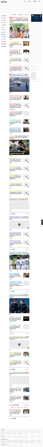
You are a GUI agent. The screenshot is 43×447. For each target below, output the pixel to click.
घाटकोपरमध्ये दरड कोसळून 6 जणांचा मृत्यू (27, 441)
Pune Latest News (21, 436)
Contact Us (32, 69)
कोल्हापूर (11, 55)
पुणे (10, 117)
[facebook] (24, 39)
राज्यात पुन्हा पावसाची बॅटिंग (15, 441)
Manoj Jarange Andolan (3, 431)
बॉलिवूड (11, 229)
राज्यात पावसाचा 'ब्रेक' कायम (21, 440)
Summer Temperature (9, 431)
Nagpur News (26, 436)
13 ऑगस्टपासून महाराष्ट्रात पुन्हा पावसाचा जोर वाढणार (39, 441)
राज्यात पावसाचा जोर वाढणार (9, 441)
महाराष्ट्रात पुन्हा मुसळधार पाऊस (27, 442)
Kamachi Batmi (32, 431)
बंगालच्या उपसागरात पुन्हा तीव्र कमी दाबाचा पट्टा (33, 440)
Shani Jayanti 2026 (15, 431)
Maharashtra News (3, 436)
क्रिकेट (11, 92)
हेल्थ (10, 188)
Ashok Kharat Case (26, 431)
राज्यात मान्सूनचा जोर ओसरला (9, 440)
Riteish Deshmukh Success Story (21, 431)
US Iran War (2, 430)
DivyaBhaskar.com (9, 445)
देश (10, 63)
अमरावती (11, 71)
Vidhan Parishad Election (39, 430)
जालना (11, 39)
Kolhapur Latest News (38, 436)
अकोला (12, 407)
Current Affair (37, 431)
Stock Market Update (26, 430)
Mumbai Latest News (15, 436)
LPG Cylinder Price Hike (9, 430)
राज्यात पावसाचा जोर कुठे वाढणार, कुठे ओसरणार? (39, 440)
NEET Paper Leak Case (33, 430)
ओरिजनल (11, 47)
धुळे (10, 101)
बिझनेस (11, 385)
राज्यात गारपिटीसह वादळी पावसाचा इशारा (9, 442)
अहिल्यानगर (18, 407)
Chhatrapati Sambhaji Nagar (9, 436)
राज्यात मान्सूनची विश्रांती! (15, 440)
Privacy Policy (33, 70)
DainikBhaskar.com (3, 445)
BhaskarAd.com (33, 78)
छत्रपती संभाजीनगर (12, 109)
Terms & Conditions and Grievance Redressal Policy (36, 67)
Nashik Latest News (32, 436)
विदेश (10, 125)
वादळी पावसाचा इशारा (3, 442)
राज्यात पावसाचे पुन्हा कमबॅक (32, 441)
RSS (34, 69)
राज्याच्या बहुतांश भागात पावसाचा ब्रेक (27, 440)
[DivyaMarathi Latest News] (4, 2)
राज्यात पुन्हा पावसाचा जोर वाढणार (3, 440)
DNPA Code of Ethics (39, 81)
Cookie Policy (37, 69)
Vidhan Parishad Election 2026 (21, 430)
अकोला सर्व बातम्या (26, 405)
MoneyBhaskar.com (34, 77)
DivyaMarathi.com (33, 76)
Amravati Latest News (3, 437)
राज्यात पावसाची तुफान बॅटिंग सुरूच (21, 442)
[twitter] (26, 39)
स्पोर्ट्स (11, 133)
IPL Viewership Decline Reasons (15, 430)
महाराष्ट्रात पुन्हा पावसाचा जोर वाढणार (21, 441)
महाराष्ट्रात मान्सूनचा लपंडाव (3, 441)
